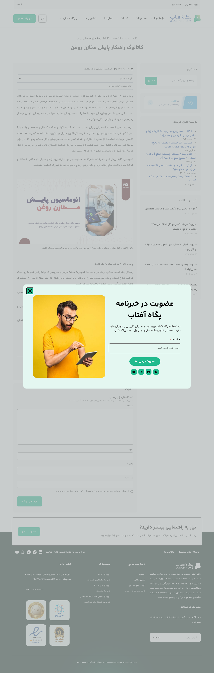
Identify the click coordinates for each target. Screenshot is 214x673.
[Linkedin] (148, 372)
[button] (30, 291)
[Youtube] (134, 372)
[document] (107, 336)
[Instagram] (141, 372)
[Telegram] (156, 372)
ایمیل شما (176, 339)
